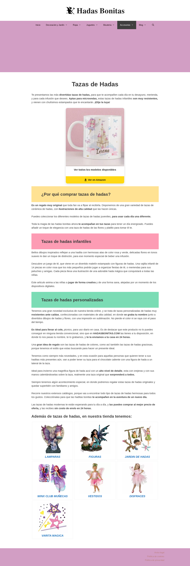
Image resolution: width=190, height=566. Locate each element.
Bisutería (107, 25)
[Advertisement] (95, 51)
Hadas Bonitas (100, 10)
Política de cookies (155, 556)
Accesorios (125, 25)
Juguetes (90, 25)
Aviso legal (159, 552)
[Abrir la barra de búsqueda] (153, 25)
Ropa (75, 25)
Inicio (38, 25)
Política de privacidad (154, 560)
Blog (141, 25)
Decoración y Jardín (55, 25)
